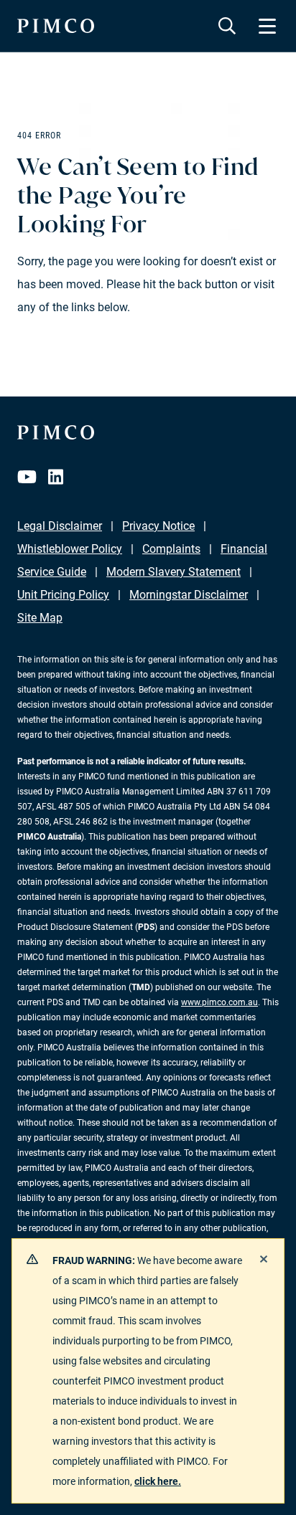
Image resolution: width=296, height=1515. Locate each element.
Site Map (40, 617)
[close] (263, 1259)
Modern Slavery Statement (173, 572)
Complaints (171, 549)
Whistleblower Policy (69, 549)
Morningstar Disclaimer (188, 595)
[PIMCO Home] (55, 26)
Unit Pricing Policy (63, 595)
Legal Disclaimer (59, 526)
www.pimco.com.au (219, 1002)
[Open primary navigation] (267, 25)
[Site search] (227, 25)
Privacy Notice (158, 526)
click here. (157, 1481)
